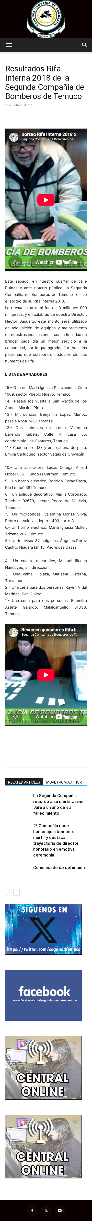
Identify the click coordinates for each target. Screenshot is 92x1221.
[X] (22, 116)
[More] (57, 116)
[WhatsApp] (45, 116)
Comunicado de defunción (59, 867)
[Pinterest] (34, 116)
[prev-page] (8, 892)
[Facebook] (10, 116)
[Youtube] (60, 1210)
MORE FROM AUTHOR (64, 782)
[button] (9, 45)
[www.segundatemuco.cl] (46, 19)
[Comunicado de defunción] (18, 873)
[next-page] (16, 892)
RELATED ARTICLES (24, 782)
